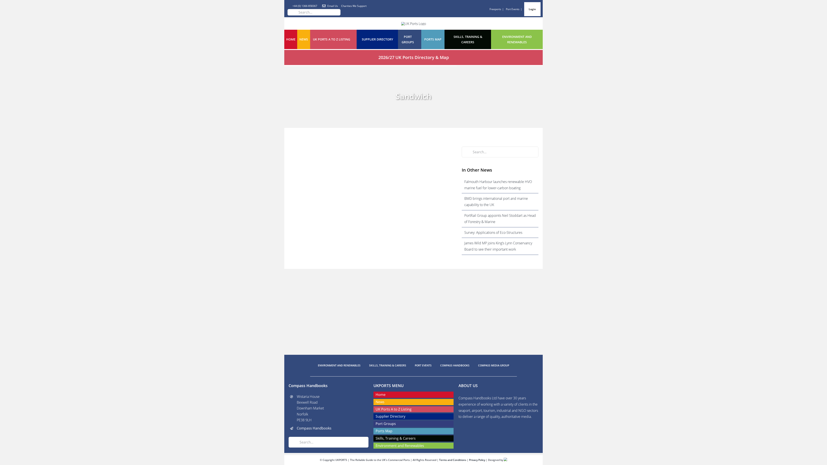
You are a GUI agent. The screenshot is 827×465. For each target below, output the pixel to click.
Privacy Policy (477, 460)
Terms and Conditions (453, 460)
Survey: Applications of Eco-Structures (493, 232)
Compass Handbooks (314, 428)
